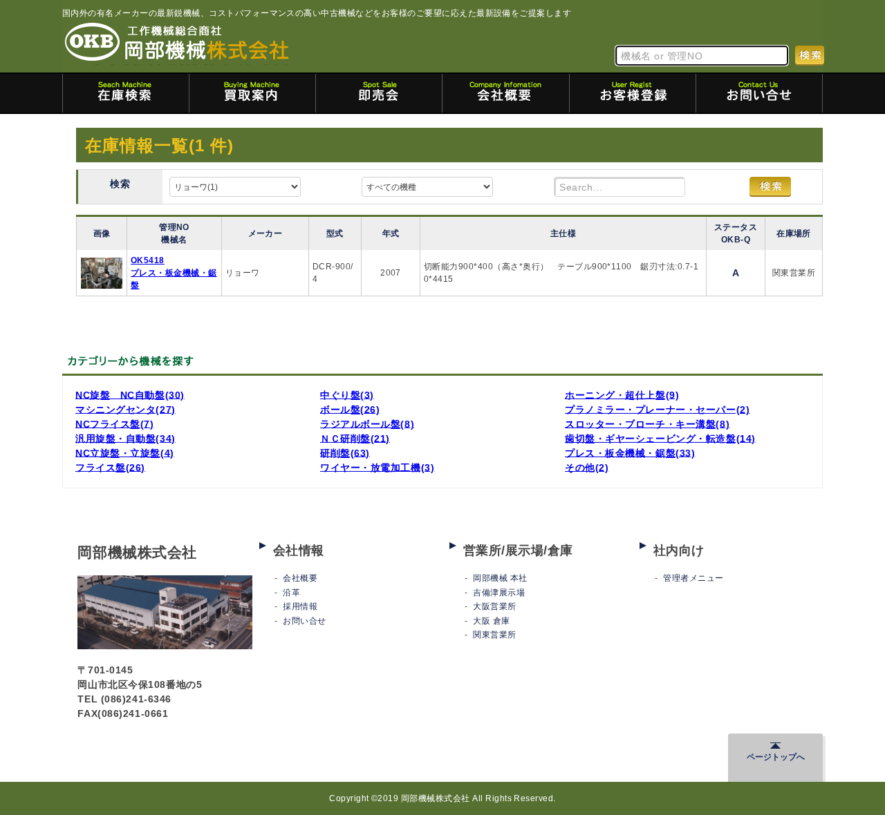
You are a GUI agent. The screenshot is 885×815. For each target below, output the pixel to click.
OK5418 (148, 260)
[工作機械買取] (252, 93)
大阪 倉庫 (491, 621)
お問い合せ (304, 621)
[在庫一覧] (126, 93)
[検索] (809, 55)
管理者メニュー (693, 578)
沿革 (291, 592)
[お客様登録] (633, 93)
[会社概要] (505, 93)
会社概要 (300, 578)
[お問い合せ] (759, 93)
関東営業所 (494, 635)
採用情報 (300, 606)
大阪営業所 (494, 606)
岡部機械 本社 (500, 578)
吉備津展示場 (499, 592)
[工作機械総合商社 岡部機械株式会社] (177, 43)
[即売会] (379, 93)
